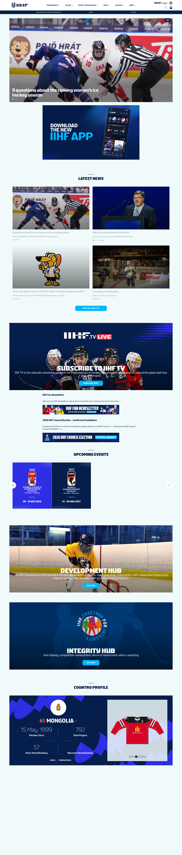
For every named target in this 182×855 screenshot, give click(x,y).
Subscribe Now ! (91, 383)
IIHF (168, 20)
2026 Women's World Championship (48, 12)
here (111, 426)
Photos (133, 12)
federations (65, 760)
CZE (93, 240)
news (52, 760)
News (91, 12)
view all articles (91, 308)
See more (91, 585)
